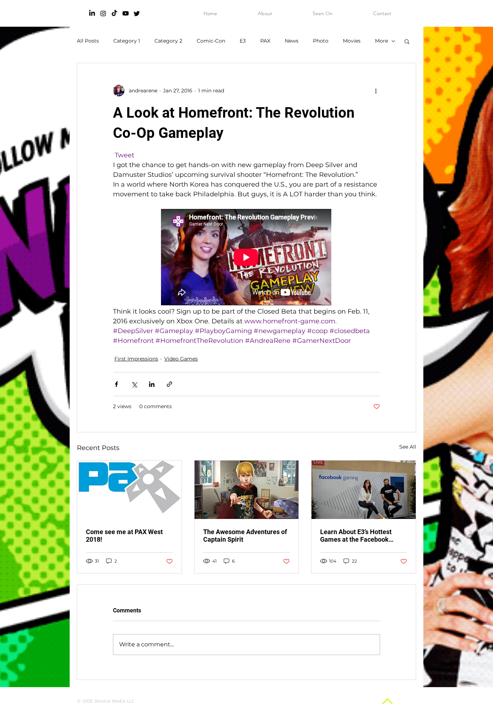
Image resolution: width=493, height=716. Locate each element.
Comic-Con (211, 41)
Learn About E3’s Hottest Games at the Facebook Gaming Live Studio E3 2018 (360, 535)
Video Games (181, 358)
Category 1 (126, 41)
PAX (265, 41)
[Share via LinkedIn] (151, 384)
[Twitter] (136, 13)
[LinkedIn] (92, 13)
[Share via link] (169, 384)
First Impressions (136, 358)
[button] (406, 41)
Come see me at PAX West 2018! (124, 535)
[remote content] (246, 258)
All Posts (88, 41)
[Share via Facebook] (116, 384)
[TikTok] (114, 13)
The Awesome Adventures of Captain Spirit (245, 535)
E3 (243, 41)
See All (407, 447)
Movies (352, 41)
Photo (320, 41)
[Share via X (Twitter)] (134, 384)
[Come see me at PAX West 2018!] (129, 489)
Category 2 (168, 41)
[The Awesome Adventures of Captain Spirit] (247, 489)
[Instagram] (103, 13)
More (381, 41)
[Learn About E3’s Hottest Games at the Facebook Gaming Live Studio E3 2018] (363, 489)
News (291, 41)
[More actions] (375, 90)
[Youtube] (125, 13)
